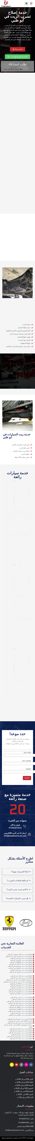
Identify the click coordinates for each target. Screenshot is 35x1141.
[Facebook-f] (31, 1065)
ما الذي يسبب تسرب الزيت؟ (17, 889)
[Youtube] (17, 1065)
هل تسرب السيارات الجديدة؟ (17, 898)
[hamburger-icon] (26, 4)
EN (31, 4)
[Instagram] (26, 1065)
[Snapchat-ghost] (12, 1065)
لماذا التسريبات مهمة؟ (19, 871)
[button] (17, 871)
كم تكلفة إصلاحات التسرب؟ (17, 880)
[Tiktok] (21, 1065)
